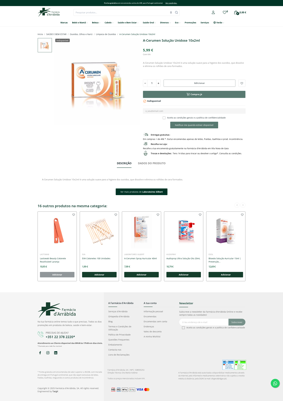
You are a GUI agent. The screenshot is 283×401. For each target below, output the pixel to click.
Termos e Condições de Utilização (119, 328)
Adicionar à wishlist (241, 83)
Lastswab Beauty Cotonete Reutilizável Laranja (53, 260)
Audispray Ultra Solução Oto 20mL (183, 258)
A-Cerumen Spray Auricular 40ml (140, 258)
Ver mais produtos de (141, 191)
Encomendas (150, 316)
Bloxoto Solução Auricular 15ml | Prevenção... (225, 260)
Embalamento (115, 344)
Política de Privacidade (119, 334)
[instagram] (47, 352)
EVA (83, 254)
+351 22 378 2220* (60, 337)
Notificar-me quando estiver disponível (194, 125)
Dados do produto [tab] (152, 163)
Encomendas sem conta (155, 321)
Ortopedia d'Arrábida (118, 316)
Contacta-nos (114, 349)
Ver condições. (171, 3)
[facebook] (40, 352)
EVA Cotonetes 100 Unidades (96, 258)
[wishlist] (73, 214)
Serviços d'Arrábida (117, 311)
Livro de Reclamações (119, 354)
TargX (55, 391)
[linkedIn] (55, 352)
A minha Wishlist (152, 336)
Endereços (149, 326)
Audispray (171, 254)
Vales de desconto (153, 331)
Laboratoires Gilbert (134, 254)
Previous (60, 81)
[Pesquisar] (176, 12)
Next (133, 81)
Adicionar (199, 83)
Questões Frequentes (118, 339)
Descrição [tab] (124, 163)
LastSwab (44, 254)
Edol (211, 254)
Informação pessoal (153, 311)
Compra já (196, 94)
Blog (110, 321)
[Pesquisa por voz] (170, 12)
